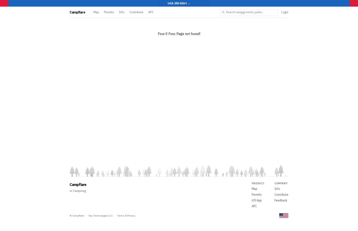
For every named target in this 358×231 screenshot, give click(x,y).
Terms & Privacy (126, 215)
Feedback (281, 200)
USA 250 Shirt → (179, 3)
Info (122, 12)
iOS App (257, 200)
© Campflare (77, 215)
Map (96, 12)
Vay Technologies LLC (100, 215)
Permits (109, 12)
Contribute (136, 12)
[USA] (283, 215)
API (150, 12)
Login (284, 12)
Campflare (77, 12)
